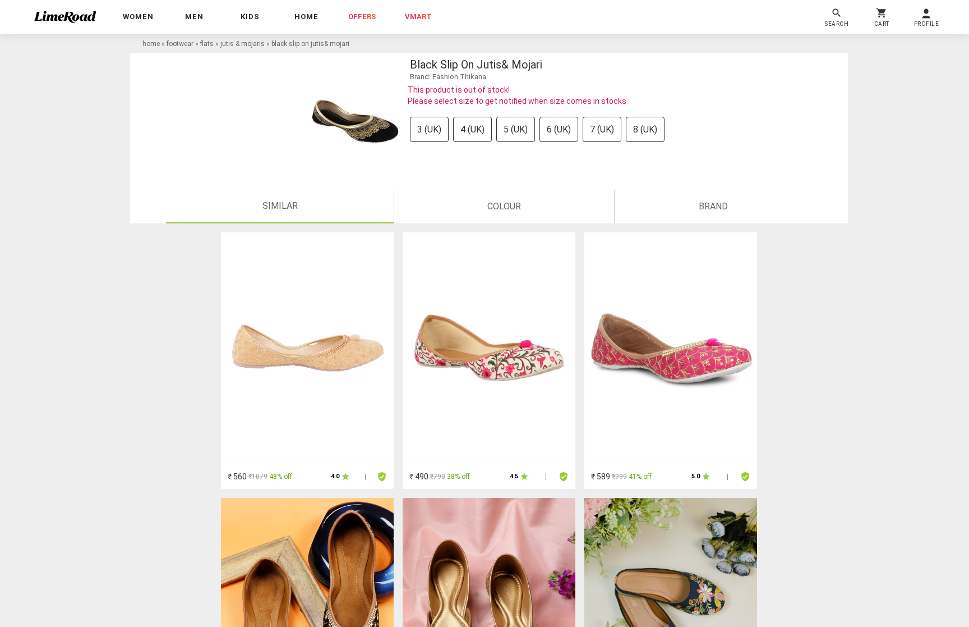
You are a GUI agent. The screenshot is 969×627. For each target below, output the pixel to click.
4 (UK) (472, 129)
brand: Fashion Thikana (448, 76)
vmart (418, 16)
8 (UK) (645, 129)
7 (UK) (602, 129)
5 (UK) (516, 129)
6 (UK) (559, 129)
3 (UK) (429, 129)
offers (362, 16)
